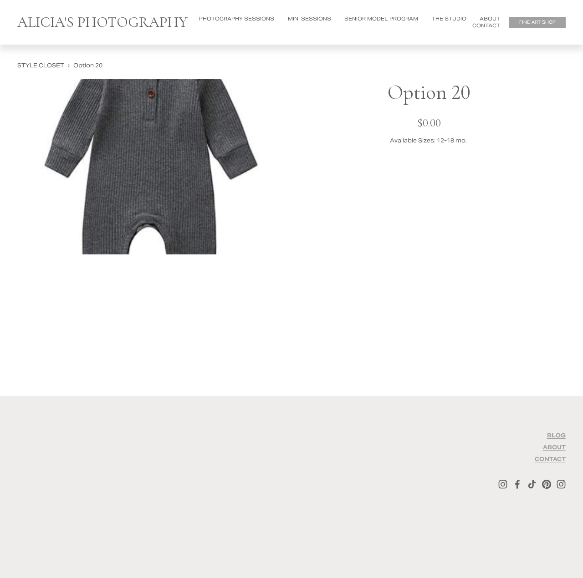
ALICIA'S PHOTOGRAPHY (102, 22)
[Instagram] (502, 484)
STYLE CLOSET (40, 65)
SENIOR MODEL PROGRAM (381, 18)
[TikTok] (532, 484)
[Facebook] (517, 484)
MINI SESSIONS (309, 18)
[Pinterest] (546, 484)
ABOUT (490, 18)
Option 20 (87, 65)
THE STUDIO (449, 18)
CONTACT (486, 25)
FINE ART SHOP (537, 22)
